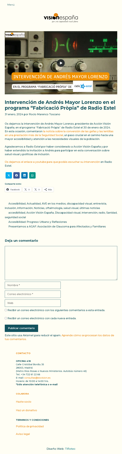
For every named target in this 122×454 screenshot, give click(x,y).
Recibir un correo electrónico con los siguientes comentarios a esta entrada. (56, 310)
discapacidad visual (79, 203)
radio (102, 212)
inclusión (10, 208)
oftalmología (54, 208)
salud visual (71, 208)
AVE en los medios (54, 203)
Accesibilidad (17, 203)
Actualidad (34, 203)
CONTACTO (23, 353)
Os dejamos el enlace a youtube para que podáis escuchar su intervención (52, 161)
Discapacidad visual (68, 212)
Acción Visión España (40, 212)
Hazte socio (23, 401)
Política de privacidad (30, 426)
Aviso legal (23, 434)
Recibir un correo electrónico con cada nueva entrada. (41, 318)
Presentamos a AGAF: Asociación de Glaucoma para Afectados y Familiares (57, 226)
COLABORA (22, 393)
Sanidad (111, 212)
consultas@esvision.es (37, 377)
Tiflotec (70, 448)
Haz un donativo (26, 410)
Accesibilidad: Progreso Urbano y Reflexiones (37, 221)
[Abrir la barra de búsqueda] (118, 5)
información (25, 208)
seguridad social (15, 217)
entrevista (99, 203)
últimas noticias (90, 208)
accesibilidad (16, 212)
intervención (90, 212)
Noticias (39, 208)
